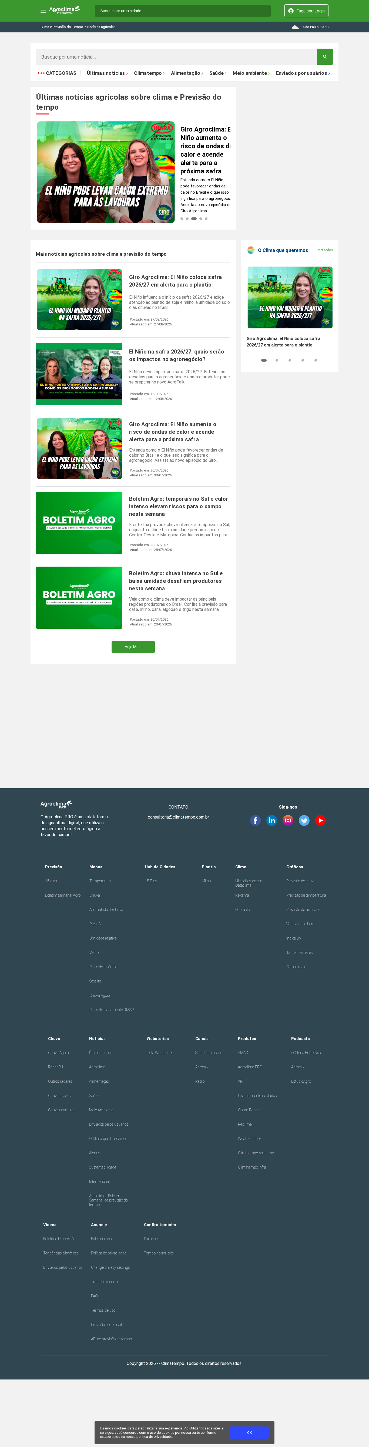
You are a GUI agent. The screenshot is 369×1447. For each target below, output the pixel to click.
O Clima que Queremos (108, 1138)
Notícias (97, 1038)
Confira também (160, 1224)
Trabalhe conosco (105, 1282)
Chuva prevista (60, 1095)
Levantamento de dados (257, 1095)
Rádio (199, 1081)
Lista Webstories (160, 1053)
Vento (94, 952)
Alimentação (99, 1081)
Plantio (209, 866)
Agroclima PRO (250, 1067)
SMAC (243, 1053)
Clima (240, 866)
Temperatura (100, 881)
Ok (249, 1433)
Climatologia (296, 967)
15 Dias (151, 881)
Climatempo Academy (256, 1153)
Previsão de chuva (301, 881)
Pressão (95, 924)
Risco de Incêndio (103, 967)
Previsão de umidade (303, 909)
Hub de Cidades (160, 866)
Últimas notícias (102, 1053)
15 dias (51, 881)
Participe (151, 1239)
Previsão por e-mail (106, 1325)
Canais (202, 1038)
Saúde (94, 1095)
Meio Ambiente (101, 1110)
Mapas (95, 866)
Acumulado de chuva (106, 909)
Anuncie (99, 1224)
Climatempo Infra (252, 1167)
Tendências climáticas (61, 1253)
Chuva (94, 895)
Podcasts (242, 909)
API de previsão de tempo (111, 1339)
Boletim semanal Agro (62, 895)
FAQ (94, 1296)
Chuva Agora (99, 995)
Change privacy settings (110, 1267)
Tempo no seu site (159, 1253)
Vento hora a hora (300, 924)
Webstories (158, 1038)
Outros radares (60, 1081)
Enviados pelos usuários (108, 1124)
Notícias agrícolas (101, 27)
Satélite (95, 981)
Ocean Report (249, 1110)
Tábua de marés (299, 952)
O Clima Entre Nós (306, 1053)
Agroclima (97, 1067)
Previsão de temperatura (306, 895)
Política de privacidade (108, 1253)
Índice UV (293, 938)
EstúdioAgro (301, 1081)
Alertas (94, 1153)
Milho (206, 881)
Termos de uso (103, 1310)
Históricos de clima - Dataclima (251, 883)
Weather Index (249, 1138)
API (240, 1081)
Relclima (242, 895)
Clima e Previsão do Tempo (62, 27)
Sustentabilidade (102, 1167)
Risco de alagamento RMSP (111, 1010)
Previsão (53, 866)
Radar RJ (55, 1067)
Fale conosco (101, 1239)
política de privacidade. (154, 1437)
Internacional (99, 1181)
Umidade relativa (103, 938)
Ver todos (325, 250)
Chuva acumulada (63, 1110)
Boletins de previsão (59, 1239)
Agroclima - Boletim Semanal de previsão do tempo (108, 1200)
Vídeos (49, 1224)
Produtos (247, 1038)
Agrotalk (202, 1067)
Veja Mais (133, 647)
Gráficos (294, 866)
